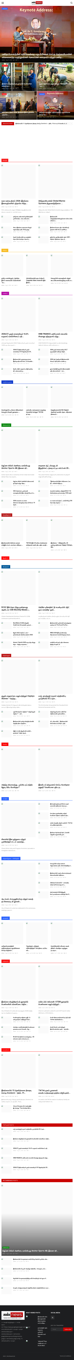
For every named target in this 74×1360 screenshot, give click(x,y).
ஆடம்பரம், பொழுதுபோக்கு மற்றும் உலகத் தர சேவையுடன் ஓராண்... (17, 900)
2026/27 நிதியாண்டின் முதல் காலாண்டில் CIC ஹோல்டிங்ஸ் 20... (22, 350)
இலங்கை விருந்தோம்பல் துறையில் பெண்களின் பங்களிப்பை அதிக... (14, 1003)
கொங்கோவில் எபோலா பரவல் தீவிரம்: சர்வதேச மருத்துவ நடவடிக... (60, 948)
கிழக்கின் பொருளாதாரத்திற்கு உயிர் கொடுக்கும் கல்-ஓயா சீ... (30, 1278)
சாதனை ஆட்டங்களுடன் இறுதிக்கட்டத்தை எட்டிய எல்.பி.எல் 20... (54, 466)
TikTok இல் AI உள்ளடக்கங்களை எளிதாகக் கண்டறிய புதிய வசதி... (37, 544)
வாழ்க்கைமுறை (7, 382)
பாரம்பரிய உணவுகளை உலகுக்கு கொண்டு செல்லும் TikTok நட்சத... (36, 412)
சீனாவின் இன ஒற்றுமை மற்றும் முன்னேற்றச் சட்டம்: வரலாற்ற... (13, 840)
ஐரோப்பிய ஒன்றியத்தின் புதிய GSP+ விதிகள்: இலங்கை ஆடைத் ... (60, 238)
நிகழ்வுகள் (6, 567)
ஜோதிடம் (5, 558)
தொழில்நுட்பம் (7, 515)
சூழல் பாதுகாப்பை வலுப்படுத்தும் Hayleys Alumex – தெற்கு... (17, 697)
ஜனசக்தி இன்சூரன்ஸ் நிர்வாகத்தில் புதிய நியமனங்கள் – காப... (60, 370)
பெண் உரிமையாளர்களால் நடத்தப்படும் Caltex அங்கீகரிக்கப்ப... (60, 1018)
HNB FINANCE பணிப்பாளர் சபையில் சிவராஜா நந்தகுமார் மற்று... (52, 335)
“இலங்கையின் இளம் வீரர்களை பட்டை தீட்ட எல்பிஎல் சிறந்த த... (60, 482)
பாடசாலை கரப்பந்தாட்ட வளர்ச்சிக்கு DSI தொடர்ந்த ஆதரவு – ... (61, 501)
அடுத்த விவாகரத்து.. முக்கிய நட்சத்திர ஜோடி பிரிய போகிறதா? (17, 786)
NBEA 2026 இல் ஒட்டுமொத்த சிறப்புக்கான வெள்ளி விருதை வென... (60, 634)
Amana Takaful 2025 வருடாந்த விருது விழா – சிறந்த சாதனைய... (24, 643)
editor (3, 60)
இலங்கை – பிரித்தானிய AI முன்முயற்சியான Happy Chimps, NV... (61, 545)
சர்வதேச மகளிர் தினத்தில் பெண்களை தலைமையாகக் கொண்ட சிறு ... (23, 1028)
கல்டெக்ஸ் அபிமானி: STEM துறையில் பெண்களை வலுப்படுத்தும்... (53, 1003)
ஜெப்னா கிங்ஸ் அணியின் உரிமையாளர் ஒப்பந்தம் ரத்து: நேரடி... (23, 482)
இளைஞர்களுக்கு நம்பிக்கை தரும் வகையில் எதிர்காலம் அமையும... (59, 805)
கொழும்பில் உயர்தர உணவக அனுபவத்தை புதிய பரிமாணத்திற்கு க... (61, 864)
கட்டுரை (5, 799)
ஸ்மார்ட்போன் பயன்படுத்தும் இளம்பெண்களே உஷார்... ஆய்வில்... (60, 1028)
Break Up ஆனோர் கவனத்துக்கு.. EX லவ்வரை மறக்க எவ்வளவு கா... (23, 1038)
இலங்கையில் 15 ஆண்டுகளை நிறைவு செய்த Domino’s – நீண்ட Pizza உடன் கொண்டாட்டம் (41, 123)
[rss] (52, 1317)
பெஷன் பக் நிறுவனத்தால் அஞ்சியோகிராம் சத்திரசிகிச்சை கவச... (31, 1288)
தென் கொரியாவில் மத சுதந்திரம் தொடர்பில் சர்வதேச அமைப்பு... (22, 238)
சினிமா (5, 250)
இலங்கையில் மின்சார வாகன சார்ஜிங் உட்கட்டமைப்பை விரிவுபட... (12, 544)
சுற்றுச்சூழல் (6, 655)
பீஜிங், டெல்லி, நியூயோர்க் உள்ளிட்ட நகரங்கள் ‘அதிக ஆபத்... (22, 732)
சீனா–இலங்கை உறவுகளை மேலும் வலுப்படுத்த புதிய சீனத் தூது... (22, 228)
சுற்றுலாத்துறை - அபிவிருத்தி (11, 858)
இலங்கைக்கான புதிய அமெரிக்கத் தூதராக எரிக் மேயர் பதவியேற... (59, 228)
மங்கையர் (5, 961)
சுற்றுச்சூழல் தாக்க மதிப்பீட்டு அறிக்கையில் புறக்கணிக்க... (58, 713)
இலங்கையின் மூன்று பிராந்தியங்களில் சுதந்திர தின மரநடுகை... (23, 722)
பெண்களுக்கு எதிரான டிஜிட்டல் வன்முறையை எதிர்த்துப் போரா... (22, 1018)
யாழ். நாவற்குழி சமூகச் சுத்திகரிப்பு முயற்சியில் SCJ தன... (52, 697)
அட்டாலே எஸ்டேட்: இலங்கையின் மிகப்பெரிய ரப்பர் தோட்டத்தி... (59, 722)
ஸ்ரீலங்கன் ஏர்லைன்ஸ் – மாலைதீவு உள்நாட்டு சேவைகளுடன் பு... (59, 884)
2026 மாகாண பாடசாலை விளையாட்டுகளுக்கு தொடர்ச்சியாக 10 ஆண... (24, 502)
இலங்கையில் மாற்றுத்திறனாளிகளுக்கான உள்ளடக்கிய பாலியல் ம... (61, 218)
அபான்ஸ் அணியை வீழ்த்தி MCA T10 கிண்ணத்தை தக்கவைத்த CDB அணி (60, 492)
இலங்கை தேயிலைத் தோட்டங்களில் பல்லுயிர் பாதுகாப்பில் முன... (59, 833)
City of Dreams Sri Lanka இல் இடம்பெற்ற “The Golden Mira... (22, 1107)
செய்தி (5, 160)
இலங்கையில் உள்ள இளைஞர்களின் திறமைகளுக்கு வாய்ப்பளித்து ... (42, 1320)
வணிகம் (5, 293)
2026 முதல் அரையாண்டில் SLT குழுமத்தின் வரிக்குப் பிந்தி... (59, 350)
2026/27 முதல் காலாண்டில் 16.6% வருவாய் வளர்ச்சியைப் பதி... (15, 335)
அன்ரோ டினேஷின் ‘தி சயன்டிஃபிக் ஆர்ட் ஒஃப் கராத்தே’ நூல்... (54, 608)
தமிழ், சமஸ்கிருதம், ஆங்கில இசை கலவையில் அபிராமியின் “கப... (11, 280)
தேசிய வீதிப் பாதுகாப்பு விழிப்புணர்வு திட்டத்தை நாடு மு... (23, 370)
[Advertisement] (48, 141)
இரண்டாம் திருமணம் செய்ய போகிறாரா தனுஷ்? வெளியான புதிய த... (54, 786)
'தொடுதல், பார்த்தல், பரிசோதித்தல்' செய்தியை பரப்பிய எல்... (36, 948)
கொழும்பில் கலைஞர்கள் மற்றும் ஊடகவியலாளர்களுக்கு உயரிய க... (62, 279)
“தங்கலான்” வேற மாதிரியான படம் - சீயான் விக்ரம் (42, 1343)
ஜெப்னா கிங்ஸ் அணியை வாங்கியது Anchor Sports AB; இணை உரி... (15, 466)
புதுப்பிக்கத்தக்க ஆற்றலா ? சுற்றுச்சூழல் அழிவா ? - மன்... (24, 713)
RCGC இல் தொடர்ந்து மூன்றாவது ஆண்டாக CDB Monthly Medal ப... (15, 608)
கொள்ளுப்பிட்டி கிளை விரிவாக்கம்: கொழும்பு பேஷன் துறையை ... (12, 411)
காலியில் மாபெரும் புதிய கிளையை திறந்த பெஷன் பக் (59, 643)
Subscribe (68, 1329)
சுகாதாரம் (5, 918)
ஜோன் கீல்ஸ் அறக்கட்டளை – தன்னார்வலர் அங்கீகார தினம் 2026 (23, 634)
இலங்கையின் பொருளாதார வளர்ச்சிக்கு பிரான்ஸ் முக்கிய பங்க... (30, 1259)
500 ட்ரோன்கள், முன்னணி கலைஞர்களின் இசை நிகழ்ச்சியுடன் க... (24, 492)
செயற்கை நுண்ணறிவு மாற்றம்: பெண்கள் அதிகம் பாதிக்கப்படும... (59, 814)
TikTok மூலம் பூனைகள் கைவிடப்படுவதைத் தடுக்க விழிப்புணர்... (54, 1091)
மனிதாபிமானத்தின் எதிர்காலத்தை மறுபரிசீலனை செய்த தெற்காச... (10, 948)
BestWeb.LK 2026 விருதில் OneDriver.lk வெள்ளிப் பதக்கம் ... (22, 624)
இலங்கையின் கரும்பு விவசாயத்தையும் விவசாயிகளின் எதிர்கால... (60, 874)
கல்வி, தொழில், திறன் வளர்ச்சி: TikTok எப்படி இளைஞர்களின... (61, 824)
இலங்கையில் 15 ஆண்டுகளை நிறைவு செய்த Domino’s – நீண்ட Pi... (16, 1091)
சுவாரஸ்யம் (6, 1050)
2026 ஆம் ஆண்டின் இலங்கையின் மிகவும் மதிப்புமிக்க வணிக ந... (59, 360)
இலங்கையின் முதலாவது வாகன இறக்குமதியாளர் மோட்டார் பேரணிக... (23, 360)
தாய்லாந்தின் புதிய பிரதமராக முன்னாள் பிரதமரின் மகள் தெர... (42, 1332)
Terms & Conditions (65, 1356)
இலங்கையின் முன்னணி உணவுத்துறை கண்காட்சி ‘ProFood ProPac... (60, 624)
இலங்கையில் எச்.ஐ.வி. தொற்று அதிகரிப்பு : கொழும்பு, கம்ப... (30, 1269)
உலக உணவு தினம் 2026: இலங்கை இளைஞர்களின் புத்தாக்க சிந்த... (15, 202)
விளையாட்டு (6, 425)
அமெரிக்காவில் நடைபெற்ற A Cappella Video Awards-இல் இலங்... (36, 280)
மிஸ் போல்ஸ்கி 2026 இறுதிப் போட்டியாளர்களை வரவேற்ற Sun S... (60, 893)
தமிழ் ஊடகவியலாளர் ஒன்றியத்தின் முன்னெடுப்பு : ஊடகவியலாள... (23, 217)
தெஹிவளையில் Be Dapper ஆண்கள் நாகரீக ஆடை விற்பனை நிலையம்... (61, 412)
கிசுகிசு (5, 744)
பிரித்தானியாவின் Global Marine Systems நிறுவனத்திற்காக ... (51, 202)
